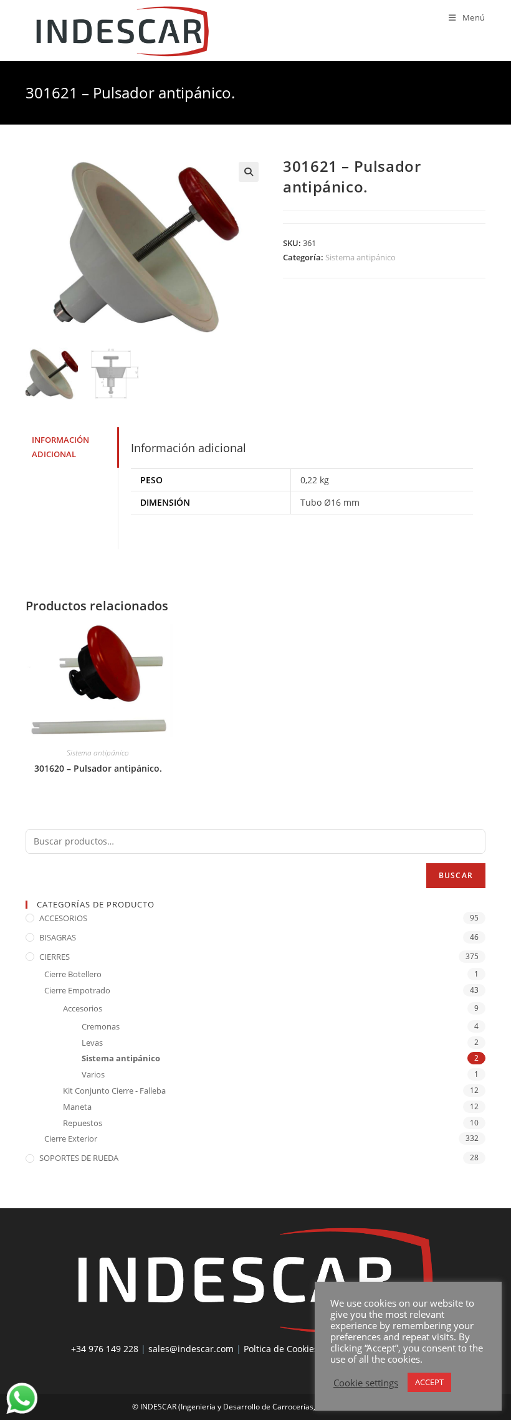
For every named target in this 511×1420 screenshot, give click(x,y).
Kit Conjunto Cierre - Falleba (114, 1090)
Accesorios (82, 1008)
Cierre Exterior (70, 1138)
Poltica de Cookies (281, 1349)
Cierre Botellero (73, 974)
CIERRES (54, 956)
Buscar (456, 875)
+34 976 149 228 (104, 1349)
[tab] (72, 447)
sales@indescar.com (191, 1349)
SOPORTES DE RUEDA (78, 1157)
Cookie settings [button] (365, 1382)
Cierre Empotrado (77, 990)
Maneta (77, 1106)
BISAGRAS (57, 937)
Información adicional (60, 447)
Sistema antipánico (360, 257)
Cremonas (101, 1026)
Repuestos (82, 1123)
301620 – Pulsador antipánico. (98, 768)
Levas (92, 1042)
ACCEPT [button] (429, 1382)
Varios (93, 1074)
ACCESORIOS (63, 918)
